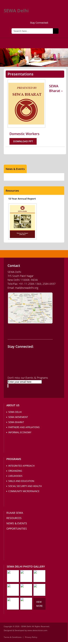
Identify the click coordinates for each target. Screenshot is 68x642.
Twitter (52, 23)
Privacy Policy (31, 637)
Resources (12, 190)
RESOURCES (14, 518)
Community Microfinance (23, 491)
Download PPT (23, 141)
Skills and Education (21, 481)
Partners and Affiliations (24, 427)
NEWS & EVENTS (16, 523)
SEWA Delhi (16, 10)
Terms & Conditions (13, 637)
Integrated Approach (21, 465)
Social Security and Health (25, 486)
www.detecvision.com (37, 630)
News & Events (15, 169)
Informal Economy (19, 432)
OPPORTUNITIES (16, 528)
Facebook (58, 23)
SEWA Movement (18, 417)
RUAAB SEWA (14, 513)
